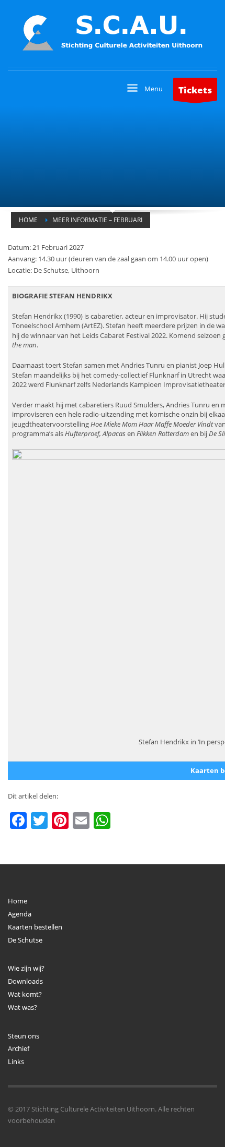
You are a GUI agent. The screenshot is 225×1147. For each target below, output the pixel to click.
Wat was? (22, 1007)
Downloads (25, 981)
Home (17, 900)
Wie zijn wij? (26, 968)
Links (16, 1061)
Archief (18, 1048)
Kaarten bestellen (35, 927)
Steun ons (23, 1036)
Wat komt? (25, 994)
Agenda (19, 914)
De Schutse (25, 940)
